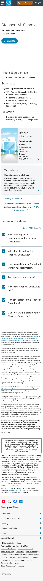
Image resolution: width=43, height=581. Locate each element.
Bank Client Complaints (10, 563)
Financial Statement (25, 549)
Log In (38, 3)
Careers (4, 554)
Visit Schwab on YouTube (3, 501)
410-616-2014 (8, 34)
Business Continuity (8, 549)
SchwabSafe (8, 543)
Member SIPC (14, 490)
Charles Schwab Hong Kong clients (18, 483)
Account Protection (23, 557)
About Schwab (31, 552)
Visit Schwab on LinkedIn (21, 501)
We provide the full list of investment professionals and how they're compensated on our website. (21, 339)
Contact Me (9, 41)
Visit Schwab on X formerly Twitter (9, 501)
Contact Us (20, 552)
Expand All (27, 228)
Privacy (18, 543)
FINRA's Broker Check (22, 560)
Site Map (24, 546)
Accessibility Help (7, 552)
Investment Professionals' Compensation (24, 554)
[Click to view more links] (41, 513)
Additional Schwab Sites (10, 546)
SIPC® (35, 557)
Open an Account (25, 3)
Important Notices (8, 557)
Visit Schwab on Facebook (15, 501)
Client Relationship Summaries (12, 566)
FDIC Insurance (7, 560)
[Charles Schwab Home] (8, 3)
